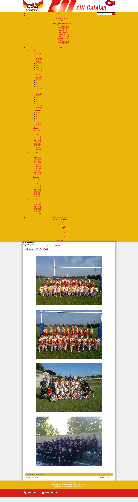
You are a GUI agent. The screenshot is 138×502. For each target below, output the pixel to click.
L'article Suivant (105, 478)
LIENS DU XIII (31, 493)
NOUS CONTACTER (51, 493)
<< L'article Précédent (31, 478)
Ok (113, 14)
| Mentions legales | (74, 486)
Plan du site (81, 486)
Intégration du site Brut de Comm (61, 486)
